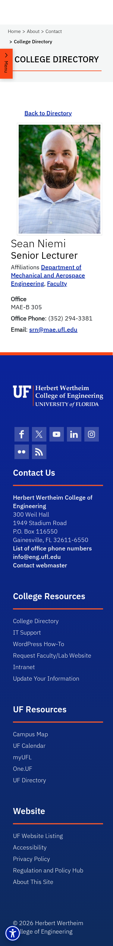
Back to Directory (48, 113)
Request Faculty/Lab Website (52, 655)
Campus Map (30, 734)
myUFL (22, 757)
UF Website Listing (38, 836)
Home (14, 31)
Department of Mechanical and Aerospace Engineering (48, 275)
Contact (54, 31)
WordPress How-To (38, 644)
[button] (12, 933)
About (33, 31)
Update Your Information (46, 678)
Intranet (24, 667)
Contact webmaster (40, 565)
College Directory (36, 621)
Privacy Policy (31, 859)
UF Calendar (29, 745)
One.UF (22, 768)
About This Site (33, 882)
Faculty (57, 283)
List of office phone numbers (52, 548)
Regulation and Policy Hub (48, 870)
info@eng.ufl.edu (37, 557)
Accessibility (30, 847)
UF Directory (29, 780)
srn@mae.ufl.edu (53, 329)
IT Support (27, 632)
